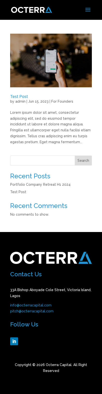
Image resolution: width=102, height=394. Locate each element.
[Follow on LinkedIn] (14, 341)
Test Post (19, 96)
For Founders (62, 101)
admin (20, 101)
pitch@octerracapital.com (31, 311)
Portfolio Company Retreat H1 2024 (40, 184)
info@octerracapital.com (30, 305)
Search (83, 160)
